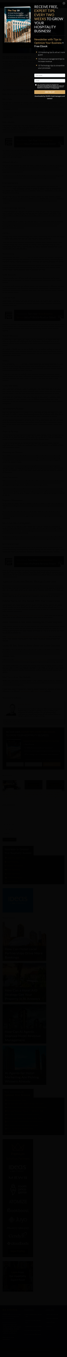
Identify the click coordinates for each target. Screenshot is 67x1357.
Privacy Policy (56, 88)
